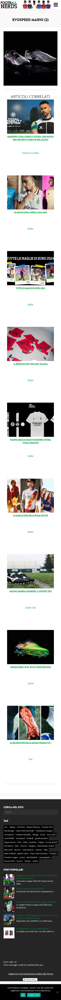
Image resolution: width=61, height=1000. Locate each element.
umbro (35, 861)
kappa (41, 842)
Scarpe (28, 607)
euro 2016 (51, 834)
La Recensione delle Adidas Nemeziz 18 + (30, 742)
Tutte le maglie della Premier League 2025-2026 (36, 902)
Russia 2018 (9, 861)
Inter (19, 842)
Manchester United (46, 846)
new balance (28, 849)
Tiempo (27, 861)
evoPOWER (9, 838)
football (30, 838)
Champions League (44, 830)
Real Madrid (32, 857)
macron (24, 846)
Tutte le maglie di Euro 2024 (30, 288)
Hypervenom (10, 842)
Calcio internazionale (25, 830)
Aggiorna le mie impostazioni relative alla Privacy (31, 973)
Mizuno (17, 849)
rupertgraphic (45, 857)
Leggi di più (34, 995)
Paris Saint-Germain (39, 853)
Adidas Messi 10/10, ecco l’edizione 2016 (30, 667)
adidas (12, 827)
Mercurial (8, 849)
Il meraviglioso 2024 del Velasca (30, 363)
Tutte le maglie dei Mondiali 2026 (30, 888)
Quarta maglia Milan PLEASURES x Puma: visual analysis (30, 441)
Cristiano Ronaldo (23, 834)
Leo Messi (8, 846)
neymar (38, 849)
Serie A (19, 861)
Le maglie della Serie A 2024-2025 (30, 212)
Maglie (30, 228)
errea (42, 834)
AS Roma (21, 827)
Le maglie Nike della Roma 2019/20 (30, 515)
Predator (53, 853)
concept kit (9, 834)
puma (22, 857)
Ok (23, 995)
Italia (25, 842)
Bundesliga (9, 830)
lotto (17, 846)
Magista (32, 846)
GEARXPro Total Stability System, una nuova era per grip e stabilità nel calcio (30, 138)
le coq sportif (51, 842)
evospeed (20, 838)
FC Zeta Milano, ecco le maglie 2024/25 (32, 928)
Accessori (26, 152)
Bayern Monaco (33, 827)
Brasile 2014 (47, 827)
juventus (33, 842)
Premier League (11, 857)
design (35, 834)
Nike (46, 849)
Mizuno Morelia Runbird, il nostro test (30, 591)
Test (34, 607)
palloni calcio (22, 853)
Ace (6, 827)
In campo (35, 152)
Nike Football (9, 853)
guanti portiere (41, 838)
